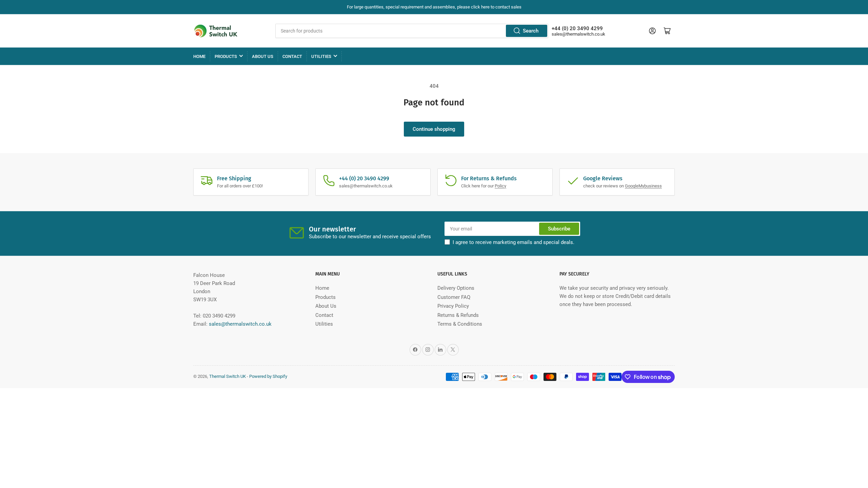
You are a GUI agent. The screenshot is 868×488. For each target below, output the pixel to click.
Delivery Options (455, 288)
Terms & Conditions (459, 324)
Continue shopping (434, 129)
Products (226, 56)
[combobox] (411, 31)
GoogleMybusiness (643, 185)
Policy (500, 185)
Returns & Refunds (458, 315)
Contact (292, 56)
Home (199, 56)
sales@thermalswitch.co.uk (578, 34)
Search (530, 31)
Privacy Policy (453, 306)
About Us (262, 56)
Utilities (321, 56)
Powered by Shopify (268, 376)
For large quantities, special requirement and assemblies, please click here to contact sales (434, 6)
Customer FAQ (453, 297)
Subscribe (559, 229)
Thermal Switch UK (227, 376)
